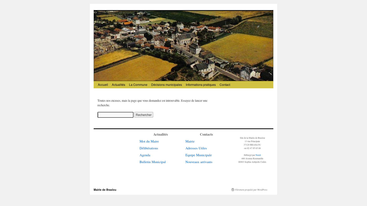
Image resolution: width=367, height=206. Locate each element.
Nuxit (258, 154)
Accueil (103, 84)
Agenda (145, 155)
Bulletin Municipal (153, 161)
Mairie (190, 141)
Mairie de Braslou (105, 190)
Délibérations (149, 148)
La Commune (138, 84)
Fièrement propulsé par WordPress (251, 189)
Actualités (118, 84)
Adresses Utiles (196, 148)
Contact (225, 84)
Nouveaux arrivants (198, 161)
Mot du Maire (149, 141)
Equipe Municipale (198, 155)
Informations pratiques (201, 84)
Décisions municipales (166, 84)
